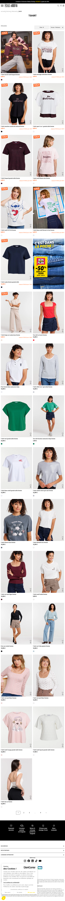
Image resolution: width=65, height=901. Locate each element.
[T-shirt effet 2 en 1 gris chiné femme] (33, 392)
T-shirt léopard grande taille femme (10, 178)
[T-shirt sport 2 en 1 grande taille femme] (33, 131)
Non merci (7, 892)
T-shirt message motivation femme (42, 74)
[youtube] (40, 861)
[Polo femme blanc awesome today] (1, 392)
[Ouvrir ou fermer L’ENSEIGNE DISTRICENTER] (63, 855)
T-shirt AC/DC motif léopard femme (10, 74)
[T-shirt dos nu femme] (1, 807)
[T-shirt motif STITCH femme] (1, 235)
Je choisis (19, 892)
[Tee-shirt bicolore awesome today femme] (33, 444)
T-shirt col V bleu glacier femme (41, 646)
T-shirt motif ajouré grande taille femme (43, 750)
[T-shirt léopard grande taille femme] (1, 183)
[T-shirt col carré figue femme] (1, 599)
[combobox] (57, 27)
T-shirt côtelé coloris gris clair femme (43, 490)
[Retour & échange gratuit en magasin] (32, 825)
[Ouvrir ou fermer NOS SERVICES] (63, 846)
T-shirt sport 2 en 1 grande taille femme (43, 126)
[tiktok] (36, 861)
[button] (4, 898)
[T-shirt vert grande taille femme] (1, 444)
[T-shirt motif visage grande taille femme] (1, 755)
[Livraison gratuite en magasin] (21, 825)
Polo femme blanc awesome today (10, 387)
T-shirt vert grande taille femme (9, 438)
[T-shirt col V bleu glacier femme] (33, 651)
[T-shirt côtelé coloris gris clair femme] (33, 495)
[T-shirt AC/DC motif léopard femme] (1, 79)
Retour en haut (6, 816)
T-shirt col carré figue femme (8, 594)
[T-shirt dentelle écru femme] (33, 547)
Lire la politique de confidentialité (11, 882)
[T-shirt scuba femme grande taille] (1, 287)
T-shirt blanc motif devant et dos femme (43, 230)
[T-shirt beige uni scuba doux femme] (1, 340)
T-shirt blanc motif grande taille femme (11, 490)
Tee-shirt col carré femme (40, 335)
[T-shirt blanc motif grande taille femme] (1, 495)
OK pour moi (31, 892)
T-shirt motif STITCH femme (8, 230)
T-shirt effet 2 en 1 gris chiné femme (42, 387)
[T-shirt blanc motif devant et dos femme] (33, 235)
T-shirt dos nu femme (6, 801)
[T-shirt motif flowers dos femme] (33, 183)
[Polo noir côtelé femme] (1, 651)
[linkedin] (32, 861)
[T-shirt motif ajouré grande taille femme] (33, 755)
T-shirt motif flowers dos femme (41, 178)
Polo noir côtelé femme (7, 646)
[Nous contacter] (54, 825)
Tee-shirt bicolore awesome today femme (44, 438)
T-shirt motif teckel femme (40, 594)
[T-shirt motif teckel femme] (33, 599)
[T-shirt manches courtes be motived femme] (1, 131)
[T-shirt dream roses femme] (1, 547)
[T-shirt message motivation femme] (33, 79)
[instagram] (24, 861)
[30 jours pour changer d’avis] (43, 825)
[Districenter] (7, 5)
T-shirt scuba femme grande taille (10, 282)
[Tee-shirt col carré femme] (33, 340)
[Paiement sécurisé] (11, 825)
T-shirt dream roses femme (8, 542)
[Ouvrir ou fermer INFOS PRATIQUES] (63, 850)
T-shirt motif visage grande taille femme (11, 750)
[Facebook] (28, 861)
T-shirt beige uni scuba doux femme (10, 335)
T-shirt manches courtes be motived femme (12, 126)
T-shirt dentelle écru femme (40, 542)
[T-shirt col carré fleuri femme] (1, 703)
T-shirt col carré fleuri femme (8, 698)
